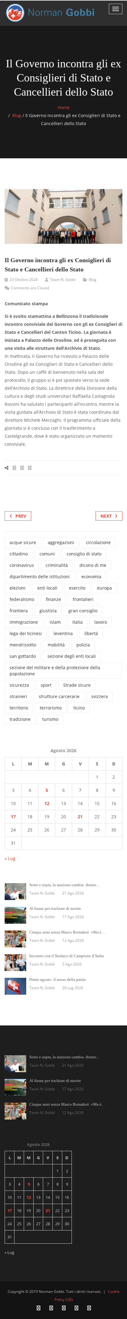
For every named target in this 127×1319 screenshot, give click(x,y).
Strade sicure (77, 685)
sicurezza (19, 685)
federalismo (22, 599)
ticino (79, 708)
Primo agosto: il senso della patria (57, 979)
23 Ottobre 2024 (24, 279)
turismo (50, 719)
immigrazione (24, 622)
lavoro (100, 622)
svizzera (99, 696)
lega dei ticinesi (26, 633)
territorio (19, 708)
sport (46, 685)
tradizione (20, 719)
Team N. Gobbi (63, 279)
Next (106, 516)
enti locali (47, 588)
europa (104, 588)
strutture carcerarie (59, 696)
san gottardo (23, 656)
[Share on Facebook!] (14, 468)
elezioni (18, 588)
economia (91, 576)
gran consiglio (82, 611)
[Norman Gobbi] (51, 13)
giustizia (48, 611)
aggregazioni (61, 542)
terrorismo (51, 708)
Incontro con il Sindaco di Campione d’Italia (66, 956)
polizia (83, 645)
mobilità (56, 645)
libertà (91, 633)
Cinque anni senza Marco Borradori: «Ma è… (67, 932)
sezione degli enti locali (71, 656)
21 (80, 816)
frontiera (19, 611)
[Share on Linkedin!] (29, 468)
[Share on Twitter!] (22, 468)
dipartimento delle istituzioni (40, 576)
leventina (63, 633)
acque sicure (23, 542)
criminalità (57, 565)
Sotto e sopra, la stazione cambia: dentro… (64, 885)
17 (13, 816)
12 (46, 803)
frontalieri (83, 599)
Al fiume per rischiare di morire (55, 908)
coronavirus (22, 565)
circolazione (98, 542)
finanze (53, 599)
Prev (20, 516)
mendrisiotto (23, 645)
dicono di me (93, 565)
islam (55, 622)
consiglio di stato (84, 554)
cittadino (19, 554)
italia (77, 622)
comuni (47, 554)
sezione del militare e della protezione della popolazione (55, 671)
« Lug (10, 858)
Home (64, 107)
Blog (16, 115)
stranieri (18, 696)
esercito (77, 588)
